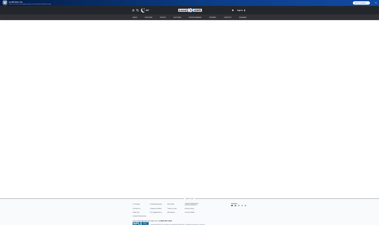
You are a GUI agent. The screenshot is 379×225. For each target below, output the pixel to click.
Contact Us (136, 208)
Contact (228, 17)
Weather (148, 17)
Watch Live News (361, 3)
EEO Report (171, 212)
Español (212, 17)
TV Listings (136, 204)
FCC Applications (156, 212)
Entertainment (195, 17)
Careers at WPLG (156, 208)
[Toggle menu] (133, 10)
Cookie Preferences (139, 216)
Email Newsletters (156, 204)
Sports (163, 17)
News (135, 17)
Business (242, 17)
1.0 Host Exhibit (190, 212)
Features (177, 17)
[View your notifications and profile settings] (233, 10)
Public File (136, 212)
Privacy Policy (189, 208)
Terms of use (172, 208)
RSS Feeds (170, 204)
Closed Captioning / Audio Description (192, 204)
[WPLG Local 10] (190, 10)
